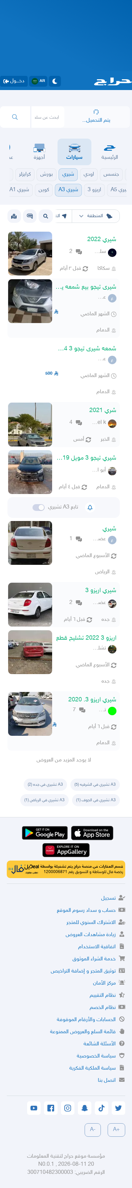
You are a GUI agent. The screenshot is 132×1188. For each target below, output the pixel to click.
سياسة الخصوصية (96, 1056)
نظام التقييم (103, 995)
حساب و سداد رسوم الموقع (86, 910)
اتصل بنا (107, 1080)
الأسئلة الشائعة (100, 1044)
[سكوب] (30, 216)
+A (116, 1130)
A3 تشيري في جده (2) (45, 784)
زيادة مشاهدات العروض (91, 935)
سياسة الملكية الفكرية (92, 1068)
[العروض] (14, 216)
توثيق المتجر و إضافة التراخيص (83, 971)
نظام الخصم (103, 1008)
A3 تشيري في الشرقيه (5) (95, 784)
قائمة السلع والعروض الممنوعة (83, 1032)
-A (92, 1130)
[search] (15, 117)
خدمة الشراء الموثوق (94, 959)
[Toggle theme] (55, 81)
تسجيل (108, 898)
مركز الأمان (104, 983)
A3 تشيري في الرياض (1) (44, 800)
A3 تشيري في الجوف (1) (96, 800)
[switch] (38, 507)
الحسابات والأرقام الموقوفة (86, 1020)
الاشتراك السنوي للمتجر (91, 923)
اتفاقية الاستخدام (97, 947)
